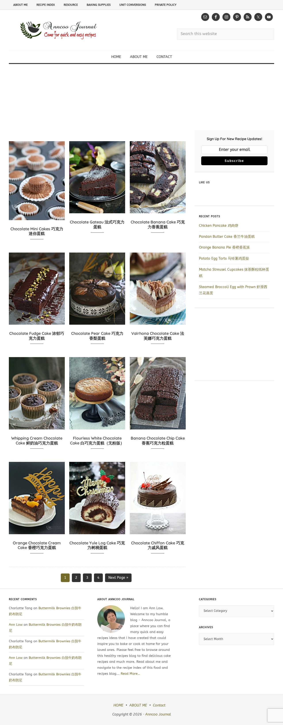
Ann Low (16, 625)
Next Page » (118, 577)
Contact (159, 705)
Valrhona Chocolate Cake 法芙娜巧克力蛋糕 (157, 336)
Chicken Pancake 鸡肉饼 (218, 225)
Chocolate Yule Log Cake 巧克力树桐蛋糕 (97, 545)
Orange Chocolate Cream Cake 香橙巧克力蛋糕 (37, 545)
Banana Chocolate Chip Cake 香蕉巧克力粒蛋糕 (158, 441)
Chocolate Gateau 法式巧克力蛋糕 (97, 224)
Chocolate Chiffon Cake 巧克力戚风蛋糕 (157, 545)
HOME (118, 705)
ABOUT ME (138, 705)
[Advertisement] (141, 97)
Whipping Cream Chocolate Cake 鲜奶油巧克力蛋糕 (36, 441)
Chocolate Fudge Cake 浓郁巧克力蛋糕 (36, 336)
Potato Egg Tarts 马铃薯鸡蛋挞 (224, 258)
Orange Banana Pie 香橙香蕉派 (224, 247)
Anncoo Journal (158, 714)
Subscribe (234, 161)
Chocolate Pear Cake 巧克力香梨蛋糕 (97, 336)
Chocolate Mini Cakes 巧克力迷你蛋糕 (36, 231)
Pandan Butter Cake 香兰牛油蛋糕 (227, 236)
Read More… (130, 674)
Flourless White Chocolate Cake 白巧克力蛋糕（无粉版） (97, 441)
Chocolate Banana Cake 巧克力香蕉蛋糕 (158, 224)
